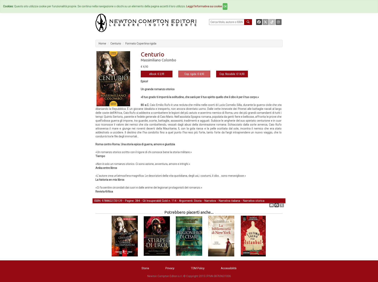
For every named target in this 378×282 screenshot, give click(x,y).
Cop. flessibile (227, 74)
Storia (198, 200)
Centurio (115, 43)
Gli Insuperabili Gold (155, 200)
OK (225, 6)
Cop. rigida (190, 74)
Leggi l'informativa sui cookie (204, 6)
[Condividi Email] (271, 205)
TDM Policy (198, 268)
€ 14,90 (232, 74)
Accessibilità (228, 268)
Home (102, 43)
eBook (152, 74)
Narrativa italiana (229, 200)
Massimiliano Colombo (158, 60)
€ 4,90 (194, 74)
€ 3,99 (156, 74)
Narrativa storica (253, 200)
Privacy (169, 268)
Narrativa (210, 200)
